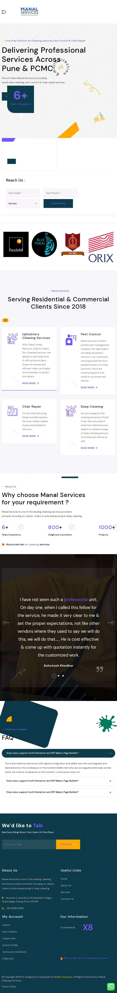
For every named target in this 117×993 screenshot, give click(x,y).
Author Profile (10, 945)
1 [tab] (54, 676)
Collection (8, 958)
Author (6, 925)
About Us (66, 885)
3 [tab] (63, 676)
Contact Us (67, 898)
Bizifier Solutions (64, 976)
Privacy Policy (9, 986)
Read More (29, 383)
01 (5, 320)
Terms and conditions (14, 951)
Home (64, 878)
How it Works (9, 931)
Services (65, 892)
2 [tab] (59, 676)
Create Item (9, 938)
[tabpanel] (58, 622)
